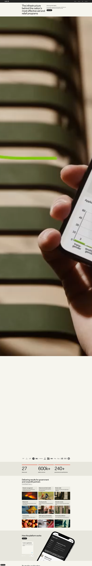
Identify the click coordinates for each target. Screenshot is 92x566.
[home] (7, 1)
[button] (75, 1)
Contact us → (27, 484)
